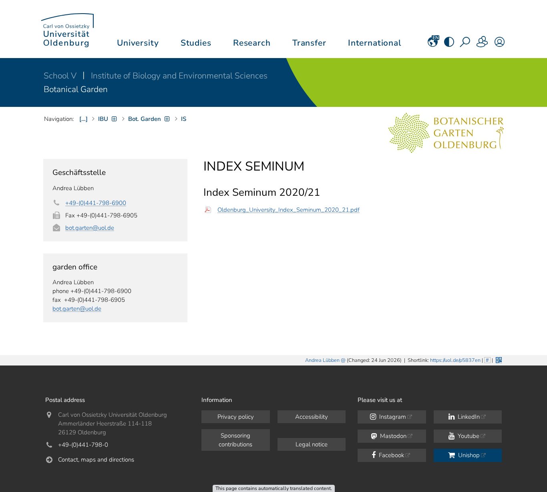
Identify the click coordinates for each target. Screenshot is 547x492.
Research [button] (252, 42)
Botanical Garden (76, 89)
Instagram (392, 417)
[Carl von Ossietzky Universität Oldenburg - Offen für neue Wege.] (67, 29)
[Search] (465, 44)
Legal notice (312, 444)
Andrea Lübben (322, 360)
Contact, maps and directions (96, 460)
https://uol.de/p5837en (455, 360)
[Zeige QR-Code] (498, 359)
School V (61, 75)
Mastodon (392, 436)
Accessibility (311, 417)
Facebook (390, 455)
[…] (83, 119)
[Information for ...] (482, 44)
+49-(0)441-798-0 (83, 445)
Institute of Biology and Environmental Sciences (179, 75)
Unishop (468, 455)
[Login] (499, 44)
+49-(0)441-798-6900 (95, 203)
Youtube (467, 436)
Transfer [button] (309, 42)
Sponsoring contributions (235, 440)
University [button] (138, 42)
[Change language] (432, 44)
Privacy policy (235, 417)
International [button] (374, 42)
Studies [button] (196, 42)
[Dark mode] (449, 44)
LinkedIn (468, 417)
